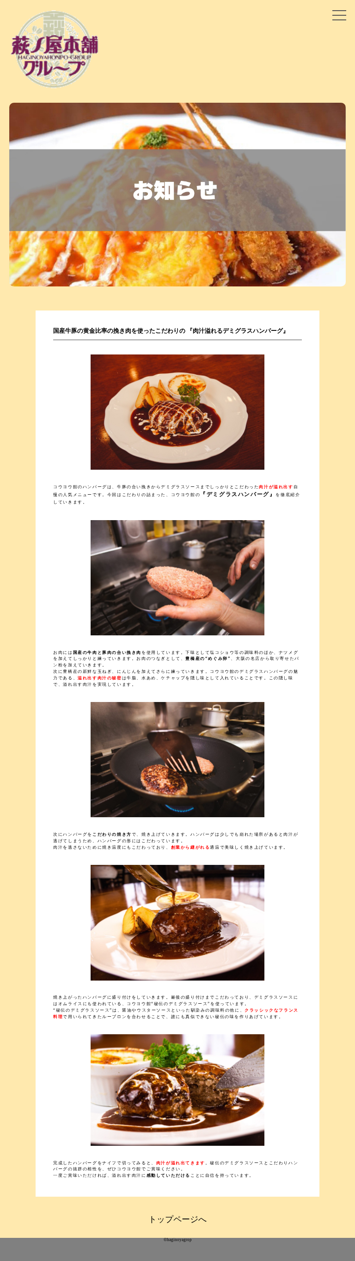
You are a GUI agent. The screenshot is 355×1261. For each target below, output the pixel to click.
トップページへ (177, 1219)
